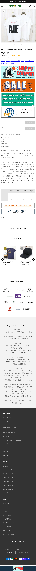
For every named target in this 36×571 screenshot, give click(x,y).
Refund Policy (7, 530)
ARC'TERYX (6, 455)
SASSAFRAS (6, 444)
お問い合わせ (7, 526)
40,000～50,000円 (8, 485)
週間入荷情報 (7, 418)
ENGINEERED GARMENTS (9, 432)
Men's (22, 61)
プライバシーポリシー (9, 523)
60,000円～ (6, 493)
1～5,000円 (6, 466)
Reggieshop (15, 561)
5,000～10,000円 (15, 61)
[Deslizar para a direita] (22, 45)
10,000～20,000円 (8, 474)
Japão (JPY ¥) (8, 552)
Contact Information (8, 534)
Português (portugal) (23, 552)
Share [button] (4, 217)
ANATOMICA (6, 451)
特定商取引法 (7, 519)
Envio (9, 57)
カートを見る (7, 503)
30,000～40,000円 (8, 481)
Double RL (6, 436)
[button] (2, 6)
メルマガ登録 (7, 515)
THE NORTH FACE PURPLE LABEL (12, 440)
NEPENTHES (11, 63)
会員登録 (5, 511)
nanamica (6, 447)
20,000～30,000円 (8, 477)
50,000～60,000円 (8, 489)
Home (3, 61)
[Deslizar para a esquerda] (14, 45)
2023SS (8, 61)
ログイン (5, 507)
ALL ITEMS (6, 421)
